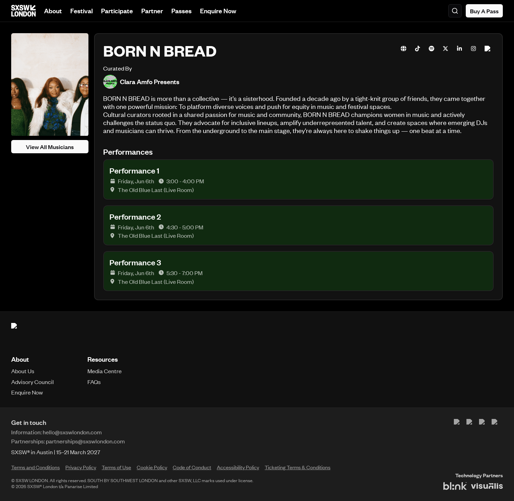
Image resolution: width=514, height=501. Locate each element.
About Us (22, 371)
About (53, 10)
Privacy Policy (80, 467)
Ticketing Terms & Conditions (297, 467)
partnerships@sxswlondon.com (85, 441)
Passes (181, 10)
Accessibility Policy (238, 467)
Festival (81, 10)
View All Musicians (50, 147)
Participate (117, 10)
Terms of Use (116, 467)
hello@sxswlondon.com (72, 432)
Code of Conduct (192, 467)
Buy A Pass (484, 11)
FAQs (94, 381)
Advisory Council (32, 381)
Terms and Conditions (35, 467)
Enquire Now (218, 10)
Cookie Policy (152, 467)
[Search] (455, 10)
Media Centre (104, 371)
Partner (152, 10)
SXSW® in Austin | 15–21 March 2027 (55, 452)
